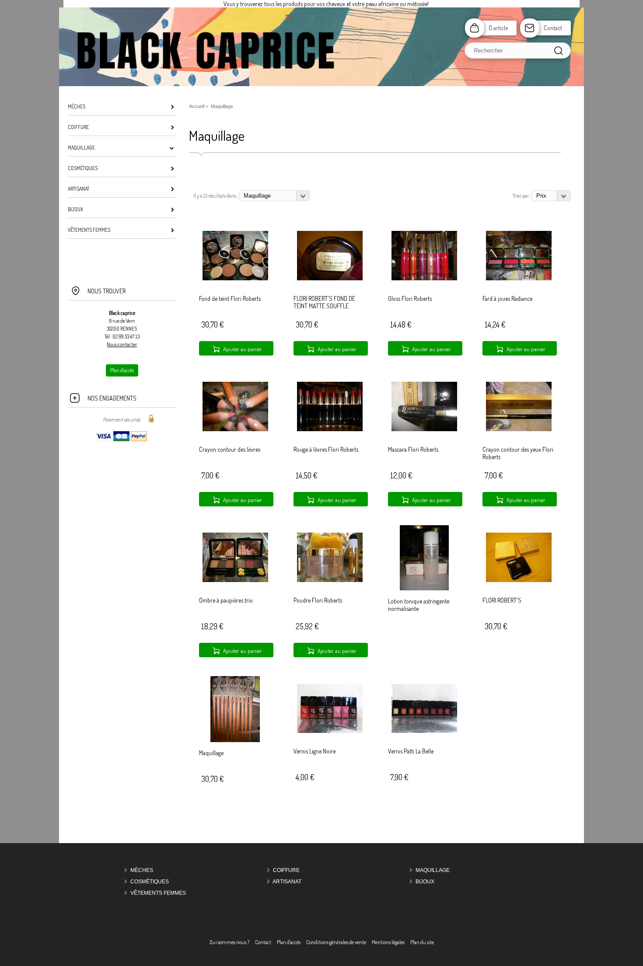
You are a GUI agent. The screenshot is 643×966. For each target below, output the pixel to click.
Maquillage (211, 753)
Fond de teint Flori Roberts (230, 298)
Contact (553, 27)
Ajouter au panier (242, 348)
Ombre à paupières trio (226, 600)
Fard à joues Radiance (507, 298)
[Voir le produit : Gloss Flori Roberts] (424, 278)
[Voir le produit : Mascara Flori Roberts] (424, 429)
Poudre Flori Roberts (318, 600)
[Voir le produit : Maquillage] (235, 740)
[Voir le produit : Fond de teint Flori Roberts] (235, 278)
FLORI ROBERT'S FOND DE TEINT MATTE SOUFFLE (324, 302)
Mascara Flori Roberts (413, 449)
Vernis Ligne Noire (314, 751)
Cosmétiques (149, 882)
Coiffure (286, 870)
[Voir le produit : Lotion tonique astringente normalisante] (424, 588)
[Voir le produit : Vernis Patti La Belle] (424, 731)
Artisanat (287, 882)
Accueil (196, 106)
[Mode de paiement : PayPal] (121, 440)
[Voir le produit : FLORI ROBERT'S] (519, 580)
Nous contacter (122, 344)
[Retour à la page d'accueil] (321, 85)
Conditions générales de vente (336, 942)
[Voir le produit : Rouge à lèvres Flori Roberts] (330, 429)
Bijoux (425, 882)
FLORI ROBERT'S (501, 600)
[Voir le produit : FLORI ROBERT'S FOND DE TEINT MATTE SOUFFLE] (330, 278)
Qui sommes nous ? (229, 942)
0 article (498, 27)
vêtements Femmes (158, 893)
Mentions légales (388, 942)
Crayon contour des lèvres (229, 449)
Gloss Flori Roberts (410, 298)
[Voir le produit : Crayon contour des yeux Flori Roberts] (519, 429)
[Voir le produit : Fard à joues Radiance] (519, 278)
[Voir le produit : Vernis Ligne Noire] (330, 731)
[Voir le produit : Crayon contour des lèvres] (235, 429)
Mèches (141, 870)
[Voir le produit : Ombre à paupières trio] (235, 580)
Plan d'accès (289, 942)
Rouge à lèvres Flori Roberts (326, 449)
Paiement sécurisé (121, 419)
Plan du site (422, 942)
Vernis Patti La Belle (410, 751)
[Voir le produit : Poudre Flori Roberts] (330, 580)
